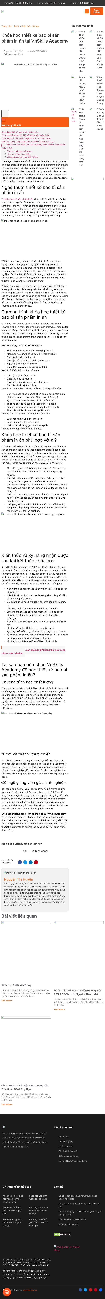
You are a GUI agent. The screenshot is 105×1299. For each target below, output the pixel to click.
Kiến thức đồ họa (30, 26)
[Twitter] (85, 1289)
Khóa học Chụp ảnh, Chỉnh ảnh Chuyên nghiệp (12, 1222)
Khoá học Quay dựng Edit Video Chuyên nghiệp (39, 1210)
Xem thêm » (6, 1000)
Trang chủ (6, 26)
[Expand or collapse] (3, 120)
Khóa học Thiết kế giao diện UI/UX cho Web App (38, 1222)
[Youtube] (90, 1289)
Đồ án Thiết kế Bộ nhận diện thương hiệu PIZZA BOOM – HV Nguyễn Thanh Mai (83, 51)
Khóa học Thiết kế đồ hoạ (16, 985)
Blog (16, 26)
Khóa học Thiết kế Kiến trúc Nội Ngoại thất (12, 1210)
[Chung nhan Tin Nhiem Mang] (67, 1250)
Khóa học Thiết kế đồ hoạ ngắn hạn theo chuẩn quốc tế (13, 1198)
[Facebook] (80, 1289)
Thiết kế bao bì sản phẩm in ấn (17, 199)
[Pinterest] (95, 1289)
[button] (87, 11)
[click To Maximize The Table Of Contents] (4, 113)
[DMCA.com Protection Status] (62, 1235)
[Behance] (100, 1289)
